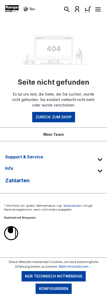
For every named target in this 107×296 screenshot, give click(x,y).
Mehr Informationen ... (75, 266)
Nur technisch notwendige (53, 276)
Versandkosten (72, 205)
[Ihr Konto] (77, 10)
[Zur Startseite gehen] (20, 9)
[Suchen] (67, 10)
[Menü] (97, 10)
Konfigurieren (53, 288)
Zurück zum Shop (54, 117)
